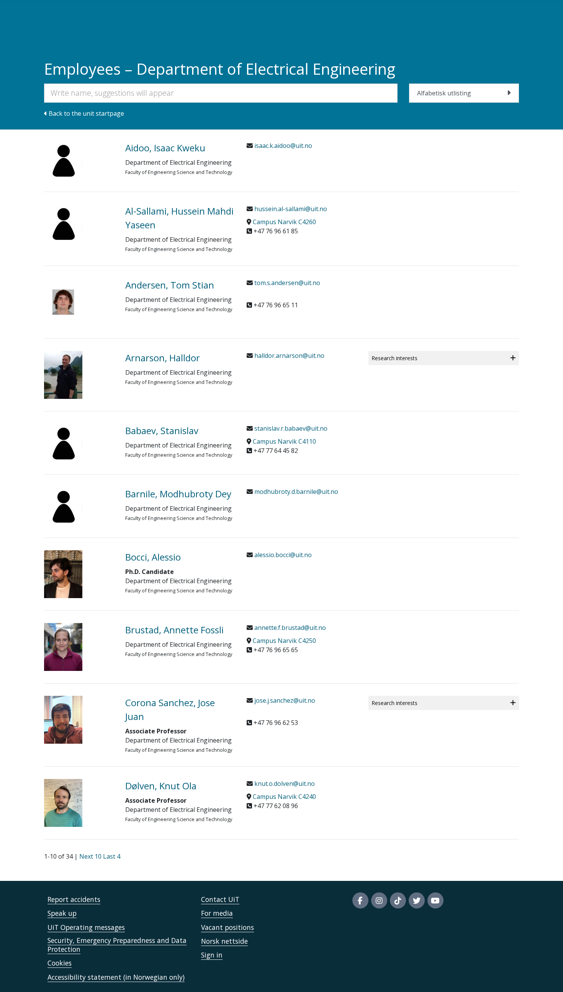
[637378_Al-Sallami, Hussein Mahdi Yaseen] (79, 223)
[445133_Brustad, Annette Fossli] (79, 647)
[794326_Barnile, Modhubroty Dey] (79, 506)
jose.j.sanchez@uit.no (284, 700)
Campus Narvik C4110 (284, 441)
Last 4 (111, 856)
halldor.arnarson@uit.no (288, 355)
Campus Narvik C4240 (284, 796)
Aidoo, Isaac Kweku (165, 147)
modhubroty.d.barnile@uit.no (295, 491)
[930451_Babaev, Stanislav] (79, 443)
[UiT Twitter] (417, 900)
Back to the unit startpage (85, 113)
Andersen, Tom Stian (169, 285)
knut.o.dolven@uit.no (284, 783)
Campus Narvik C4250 (284, 640)
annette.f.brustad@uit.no (289, 627)
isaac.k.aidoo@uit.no (282, 145)
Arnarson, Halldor (162, 357)
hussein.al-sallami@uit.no (290, 209)
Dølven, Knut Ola (160, 785)
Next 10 (90, 856)
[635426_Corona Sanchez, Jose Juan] (79, 720)
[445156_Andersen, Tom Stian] (79, 302)
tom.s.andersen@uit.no (286, 283)
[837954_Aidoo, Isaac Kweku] (79, 160)
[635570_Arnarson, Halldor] (79, 375)
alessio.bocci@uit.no (282, 555)
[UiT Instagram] (379, 900)
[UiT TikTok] (398, 900)
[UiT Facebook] (360, 900)
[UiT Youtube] (435, 900)
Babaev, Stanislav (161, 430)
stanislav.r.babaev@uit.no (290, 428)
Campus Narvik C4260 (284, 222)
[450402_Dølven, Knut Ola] (79, 803)
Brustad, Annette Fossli (174, 629)
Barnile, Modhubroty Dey (178, 493)
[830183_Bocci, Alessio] (79, 574)
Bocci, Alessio (153, 557)
